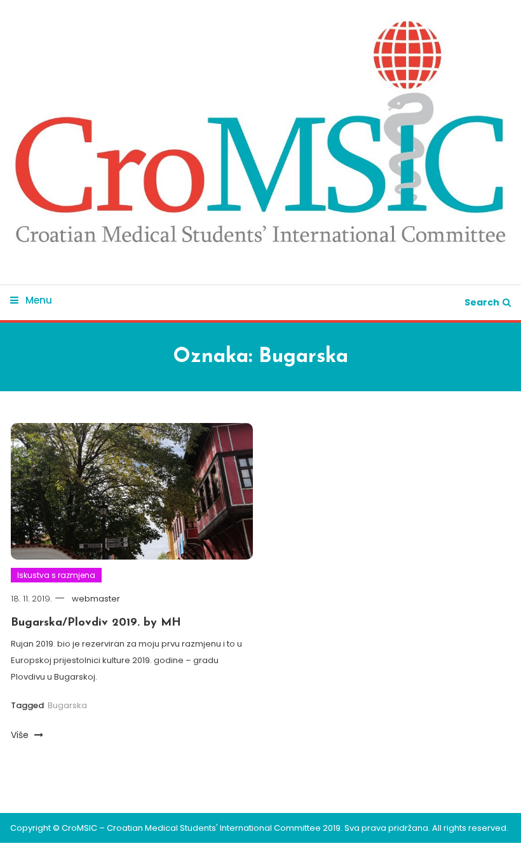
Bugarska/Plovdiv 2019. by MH (96, 623)
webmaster (96, 599)
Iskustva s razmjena (56, 575)
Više (21, 735)
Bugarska (67, 705)
